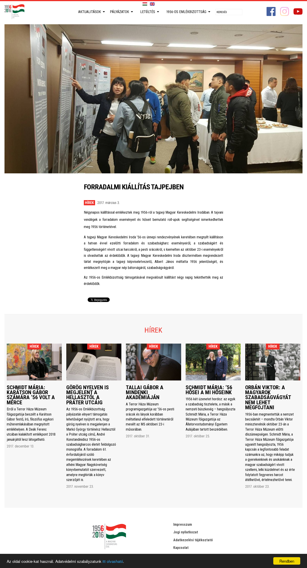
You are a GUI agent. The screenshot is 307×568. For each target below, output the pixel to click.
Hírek (89, 203)
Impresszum (182, 524)
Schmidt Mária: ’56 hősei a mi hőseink (209, 390)
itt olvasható (112, 561)
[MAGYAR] (144, 4)
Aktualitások (89, 12)
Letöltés (147, 12)
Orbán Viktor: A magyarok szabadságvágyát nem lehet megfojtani (268, 397)
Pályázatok (119, 12)
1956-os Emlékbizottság (186, 12)
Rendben (286, 561)
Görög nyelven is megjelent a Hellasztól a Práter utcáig (87, 395)
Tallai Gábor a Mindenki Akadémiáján (144, 392)
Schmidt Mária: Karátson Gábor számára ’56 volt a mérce (31, 395)
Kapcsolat (181, 548)
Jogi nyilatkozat (185, 532)
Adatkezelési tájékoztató (193, 540)
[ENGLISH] (152, 4)
